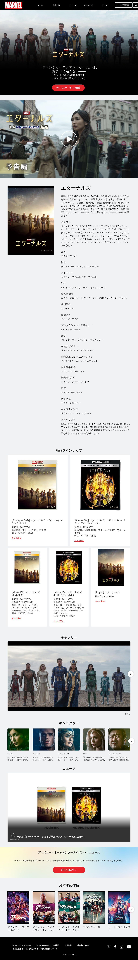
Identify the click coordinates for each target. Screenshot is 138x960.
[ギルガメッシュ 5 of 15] (119, 739)
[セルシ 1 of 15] (18, 739)
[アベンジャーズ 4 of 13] (94, 907)
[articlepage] (69, 807)
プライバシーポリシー (21, 945)
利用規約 (68, 945)
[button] (68, 87)
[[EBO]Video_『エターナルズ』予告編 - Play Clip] (69, 139)
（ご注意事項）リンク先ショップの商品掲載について (34, 949)
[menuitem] (40, 5)
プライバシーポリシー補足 (47, 945)
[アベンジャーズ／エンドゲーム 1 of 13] (18, 907)
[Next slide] (126, 680)
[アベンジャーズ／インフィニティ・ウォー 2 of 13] (44, 907)
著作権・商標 (83, 945)
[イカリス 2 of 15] (44, 739)
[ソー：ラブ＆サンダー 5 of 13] (119, 907)
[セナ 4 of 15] (94, 739)
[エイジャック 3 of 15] (69, 739)
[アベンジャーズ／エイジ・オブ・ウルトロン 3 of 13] (69, 907)
